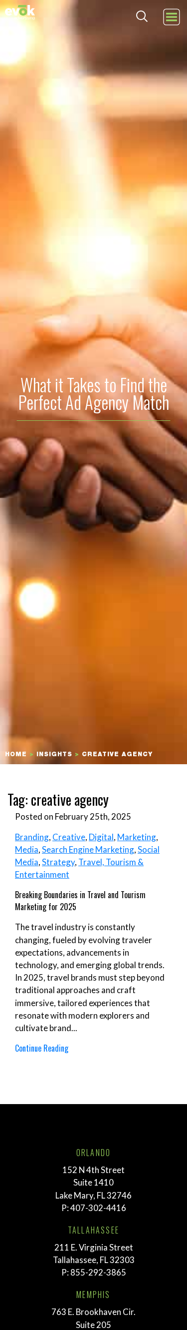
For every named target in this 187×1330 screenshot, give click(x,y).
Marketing (136, 837)
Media (26, 849)
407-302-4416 (98, 1208)
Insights (54, 755)
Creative (68, 837)
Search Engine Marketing (88, 849)
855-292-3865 (98, 1272)
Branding (32, 837)
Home (16, 755)
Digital (101, 837)
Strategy (58, 862)
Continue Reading (41, 1048)
